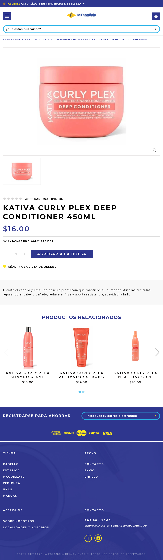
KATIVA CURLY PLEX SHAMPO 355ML (28, 375)
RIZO (76, 39)
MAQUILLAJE (13, 476)
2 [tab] (83, 392)
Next (157, 352)
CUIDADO (35, 39)
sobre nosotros (18, 521)
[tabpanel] (28, 360)
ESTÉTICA (11, 470)
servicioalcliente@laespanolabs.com (115, 525)
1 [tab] (80, 392)
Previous (6, 352)
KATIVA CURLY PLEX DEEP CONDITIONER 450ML (115, 39)
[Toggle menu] (7, 16)
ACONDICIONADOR (57, 39)
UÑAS (7, 489)
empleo (91, 476)
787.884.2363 (97, 520)
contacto (94, 464)
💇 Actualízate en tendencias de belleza (42, 3)
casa (6, 39)
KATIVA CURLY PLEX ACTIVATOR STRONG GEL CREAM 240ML (81, 377)
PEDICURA (11, 483)
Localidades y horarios (26, 527)
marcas (10, 495)
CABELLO (19, 39)
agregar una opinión (44, 199)
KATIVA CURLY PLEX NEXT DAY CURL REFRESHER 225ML (135, 377)
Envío (89, 470)
